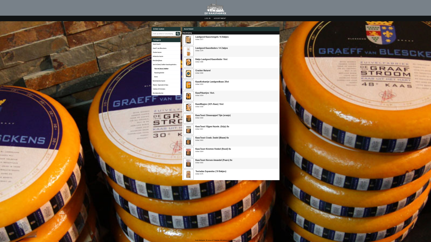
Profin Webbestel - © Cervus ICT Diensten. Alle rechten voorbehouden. (215, 240)
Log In (208, 18)
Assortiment (220, 18)
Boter (156, 77)
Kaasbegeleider (159, 73)
